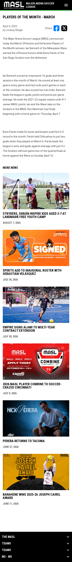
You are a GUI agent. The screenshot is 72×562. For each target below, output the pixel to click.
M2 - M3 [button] (7, 556)
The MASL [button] (8, 536)
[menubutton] (66, 5)
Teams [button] (6, 543)
